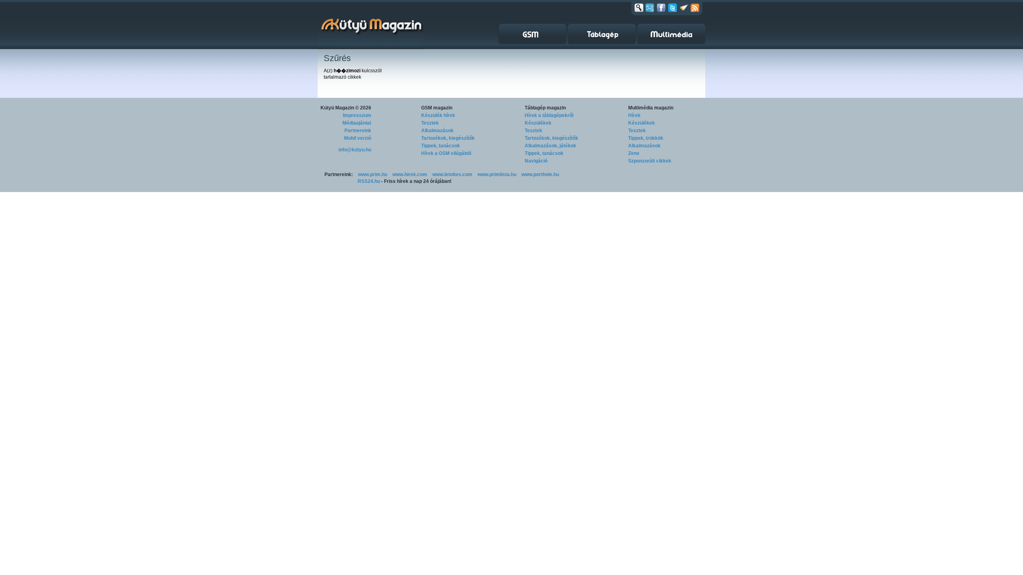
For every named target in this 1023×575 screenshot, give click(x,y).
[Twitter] (672, 7)
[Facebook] (661, 7)
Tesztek (430, 123)
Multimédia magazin (650, 108)
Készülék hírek (438, 115)
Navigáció (536, 161)
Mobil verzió (357, 138)
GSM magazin (436, 108)
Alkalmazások (437, 130)
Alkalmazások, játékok (550, 146)
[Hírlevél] (649, 7)
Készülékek (538, 123)
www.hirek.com (409, 174)
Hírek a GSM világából (446, 153)
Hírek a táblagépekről (549, 115)
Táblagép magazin (545, 108)
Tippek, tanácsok (440, 146)
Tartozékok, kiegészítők (448, 138)
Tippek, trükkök (645, 138)
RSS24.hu (369, 181)
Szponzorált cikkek (649, 161)
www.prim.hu (372, 174)
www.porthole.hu (540, 174)
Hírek (634, 115)
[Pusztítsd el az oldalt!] (684, 7)
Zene (633, 153)
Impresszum (357, 115)
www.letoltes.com (452, 174)
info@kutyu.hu (354, 150)
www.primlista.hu (497, 174)
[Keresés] (639, 7)
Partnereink (357, 130)
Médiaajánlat (356, 123)
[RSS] (695, 7)
